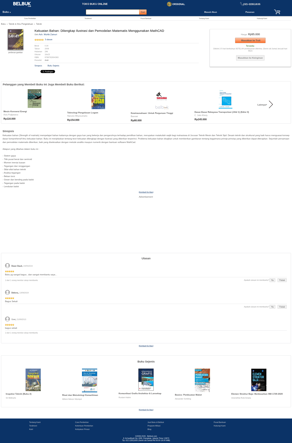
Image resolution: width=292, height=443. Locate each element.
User (13, 319)
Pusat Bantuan (146, 18)
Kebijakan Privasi (82, 429)
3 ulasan (48, 39)
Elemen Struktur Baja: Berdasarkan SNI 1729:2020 (257, 394)
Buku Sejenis (53, 66)
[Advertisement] (146, 220)
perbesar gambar (15, 52)
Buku (6, 12)
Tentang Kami (204, 18)
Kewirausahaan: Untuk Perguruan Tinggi (152, 113)
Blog (149, 429)
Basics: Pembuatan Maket (188, 395)
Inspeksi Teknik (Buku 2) (18, 394)
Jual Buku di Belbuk (156, 422)
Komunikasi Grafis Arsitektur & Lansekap (140, 393)
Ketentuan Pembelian (84, 426)
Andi (47, 60)
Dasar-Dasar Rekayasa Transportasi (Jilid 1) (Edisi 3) (222, 112)
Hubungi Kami (262, 18)
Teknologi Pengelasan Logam (82, 112)
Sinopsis (38, 66)
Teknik (39, 24)
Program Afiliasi (154, 426)
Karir (31, 429)
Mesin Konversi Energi (15, 111)
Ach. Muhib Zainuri (48, 34)
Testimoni (88, 18)
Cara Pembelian (30, 18)
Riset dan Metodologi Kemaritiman (80, 395)
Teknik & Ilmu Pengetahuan (21, 24)
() (146, 192)
